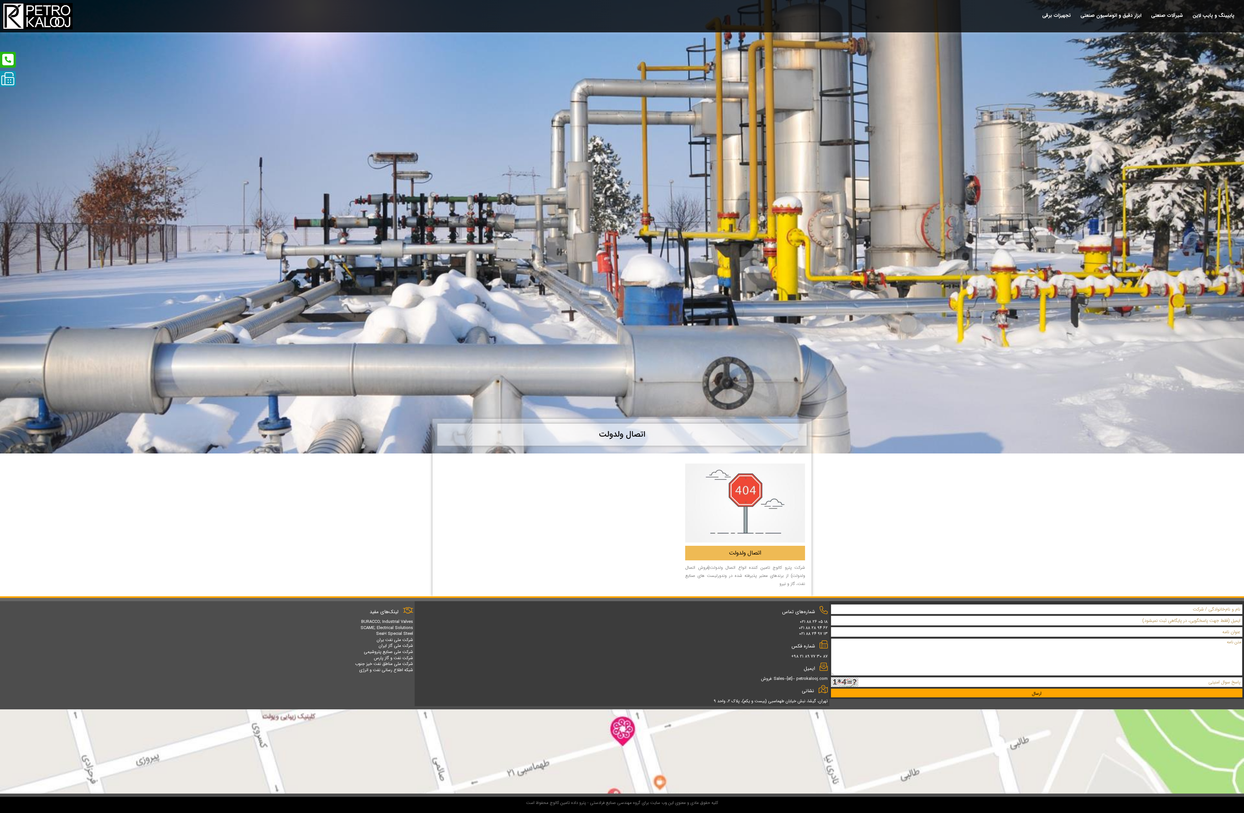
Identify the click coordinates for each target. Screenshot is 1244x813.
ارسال (1037, 693)
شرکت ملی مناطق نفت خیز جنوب (384, 663)
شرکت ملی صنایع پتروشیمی (388, 651)
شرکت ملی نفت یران (395, 639)
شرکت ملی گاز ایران (396, 645)
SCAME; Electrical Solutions (387, 627)
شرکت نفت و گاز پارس (393, 658)
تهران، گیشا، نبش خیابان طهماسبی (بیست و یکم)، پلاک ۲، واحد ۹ (771, 701)
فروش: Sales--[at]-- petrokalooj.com (794, 678)
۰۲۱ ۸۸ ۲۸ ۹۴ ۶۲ (813, 627)
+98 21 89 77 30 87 (809, 656)
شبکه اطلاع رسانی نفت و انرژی (386, 670)
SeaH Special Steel (394, 633)
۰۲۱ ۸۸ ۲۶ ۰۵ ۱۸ (814, 621)
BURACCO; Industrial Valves (387, 621)
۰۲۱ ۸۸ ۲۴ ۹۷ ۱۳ (813, 633)
